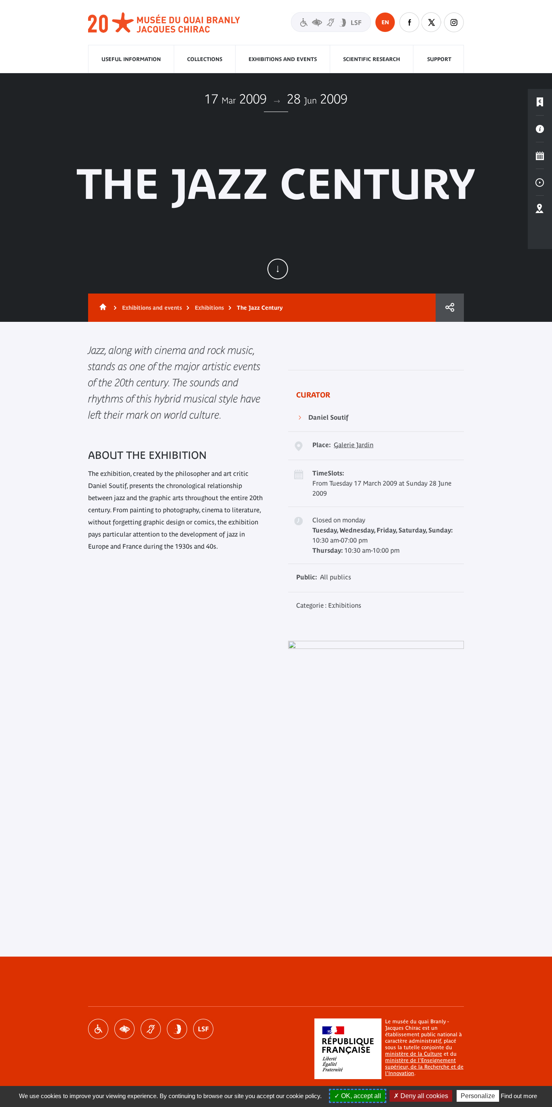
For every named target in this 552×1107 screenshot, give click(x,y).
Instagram (454, 22)
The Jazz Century (259, 307)
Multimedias (540, 182)
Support (439, 59)
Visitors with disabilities (331, 22)
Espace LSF (203, 1029)
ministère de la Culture (413, 1054)
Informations (540, 129)
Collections (204, 59)
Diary (540, 155)
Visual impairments (124, 1029)
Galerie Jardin (353, 444)
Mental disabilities (177, 1029)
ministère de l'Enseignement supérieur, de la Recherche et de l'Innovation (424, 1066)
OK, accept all (360, 1095)
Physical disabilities (98, 1029)
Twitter (431, 22)
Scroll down (277, 268)
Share (450, 308)
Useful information (131, 59)
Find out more (519, 1095)
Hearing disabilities (151, 1029)
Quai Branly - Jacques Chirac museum (164, 23)
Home (101, 308)
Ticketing (540, 102)
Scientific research (371, 59)
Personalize (478, 1095)
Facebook (409, 22)
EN (385, 22)
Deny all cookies (423, 1095)
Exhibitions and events (283, 59)
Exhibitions (209, 307)
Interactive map (540, 209)
